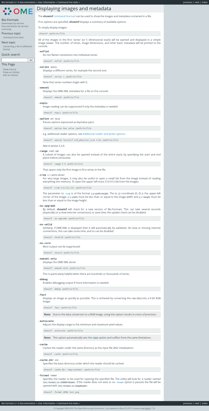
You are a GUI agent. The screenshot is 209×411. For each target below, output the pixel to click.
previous (187, 2)
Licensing (6, 29)
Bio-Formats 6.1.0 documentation (18, 2)
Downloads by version (13, 23)
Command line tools (68, 2)
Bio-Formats (10, 20)
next (197, 2)
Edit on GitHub (10, 75)
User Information (46, 2)
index (204, 2)
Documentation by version (15, 26)
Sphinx (147, 408)
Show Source (9, 69)
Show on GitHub (11, 72)
